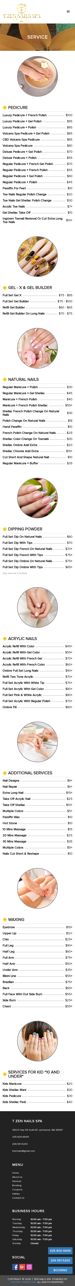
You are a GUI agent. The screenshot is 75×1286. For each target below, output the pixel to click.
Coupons (17, 1189)
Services (16, 1181)
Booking (16, 1185)
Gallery (16, 1193)
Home (15, 1172)
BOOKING (60, 1270)
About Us (17, 1177)
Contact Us (18, 1197)
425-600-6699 (60, 1251)
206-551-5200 (60, 1260)
